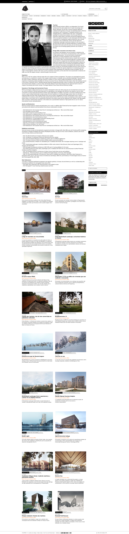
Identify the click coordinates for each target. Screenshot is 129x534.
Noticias (75, 15)
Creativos (90, 15)
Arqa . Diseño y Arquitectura (25, 7)
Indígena (54, 15)
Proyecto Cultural (93, 118)
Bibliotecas (32, 472)
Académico (91, 50)
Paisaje (31, 15)
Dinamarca (77, 472)
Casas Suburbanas (67, 312)
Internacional (92, 137)
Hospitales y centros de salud (95, 99)
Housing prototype (93, 102)
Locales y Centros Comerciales (95, 105)
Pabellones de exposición (94, 112)
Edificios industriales (94, 87)
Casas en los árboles (93, 69)
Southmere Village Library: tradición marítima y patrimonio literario (36, 476)
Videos (48, 15)
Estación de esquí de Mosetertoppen (33, 356)
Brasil (90, 159)
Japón (90, 152)
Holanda (90, 155)
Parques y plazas (92, 113)
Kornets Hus (58, 476)
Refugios (91, 122)
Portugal (91, 157)
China (90, 139)
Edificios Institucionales (94, 89)
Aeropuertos (91, 61)
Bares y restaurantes (93, 64)
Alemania (91, 162)
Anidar (58, 15)
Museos (31, 273)
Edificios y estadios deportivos (95, 94)
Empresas (24, 17)
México (90, 142)
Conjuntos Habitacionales (69, 392)
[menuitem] (96, 2)
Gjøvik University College (62, 436)
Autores (25, 23)
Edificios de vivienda (67, 193)
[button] (105, 9)
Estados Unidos (92, 145)
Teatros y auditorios (93, 125)
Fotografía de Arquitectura (95, 97)
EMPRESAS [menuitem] (31, 1)
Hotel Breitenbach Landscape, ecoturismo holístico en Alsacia (70, 237)
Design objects (92, 77)
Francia (41, 193)
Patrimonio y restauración (36, 312)
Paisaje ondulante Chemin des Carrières (33, 516)
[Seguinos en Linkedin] (102, 23)
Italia (90, 144)
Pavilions (91, 117)
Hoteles (65, 233)
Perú (90, 160)
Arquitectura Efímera (94, 63)
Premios (85, 15)
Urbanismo (43, 15)
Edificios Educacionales (68, 432)
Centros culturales (34, 193)
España (90, 136)
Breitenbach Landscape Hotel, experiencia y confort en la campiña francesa (35, 396)
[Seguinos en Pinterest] (96, 23)
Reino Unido (38, 472)
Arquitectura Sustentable (94, 40)
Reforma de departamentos (95, 120)
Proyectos (90, 36)
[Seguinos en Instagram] (99, 23)
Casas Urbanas (92, 72)
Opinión (80, 15)
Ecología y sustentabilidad (95, 79)
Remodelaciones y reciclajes (95, 123)
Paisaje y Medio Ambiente (93, 33)
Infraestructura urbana (32, 432)
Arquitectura (26, 14)
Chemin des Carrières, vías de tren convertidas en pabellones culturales (36, 317)
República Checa (92, 163)
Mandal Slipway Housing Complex (65, 396)
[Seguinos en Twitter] (93, 23)
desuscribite (104, 185)
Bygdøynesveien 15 (61, 316)
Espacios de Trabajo (93, 95)
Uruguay (90, 141)
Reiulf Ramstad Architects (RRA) (29, 198)
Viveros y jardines (93, 128)
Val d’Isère (25, 197)
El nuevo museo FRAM (28, 276)
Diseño (90, 45)
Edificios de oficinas (93, 81)
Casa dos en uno (60, 356)
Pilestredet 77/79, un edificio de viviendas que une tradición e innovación (70, 277)
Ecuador (90, 147)
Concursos (68, 15)
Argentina (91, 134)
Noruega (75, 193)
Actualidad (65, 14)
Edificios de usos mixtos (69, 472)
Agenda (63, 15)
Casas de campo (33, 233)
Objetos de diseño (93, 110)
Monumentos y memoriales (95, 107)
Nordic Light (25, 436)
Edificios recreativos (35, 352)
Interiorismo (25, 15)
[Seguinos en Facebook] (89, 23)
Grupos (96, 15)
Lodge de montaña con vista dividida (33, 236)
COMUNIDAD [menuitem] (24, 1)
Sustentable (37, 15)
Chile (90, 150)
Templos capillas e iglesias (95, 126)
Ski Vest (57, 197)
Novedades (24, 19)
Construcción (91, 38)
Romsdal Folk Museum (61, 516)
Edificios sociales (93, 92)
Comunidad (91, 14)
